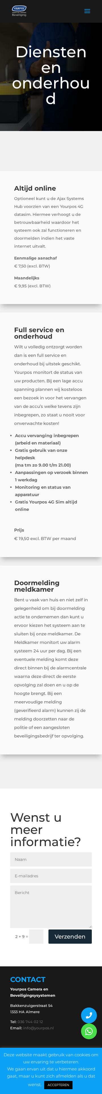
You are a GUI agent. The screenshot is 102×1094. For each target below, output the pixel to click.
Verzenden (70, 936)
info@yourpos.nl (38, 1028)
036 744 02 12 (30, 1021)
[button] (89, 1031)
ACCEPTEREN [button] (58, 1085)
